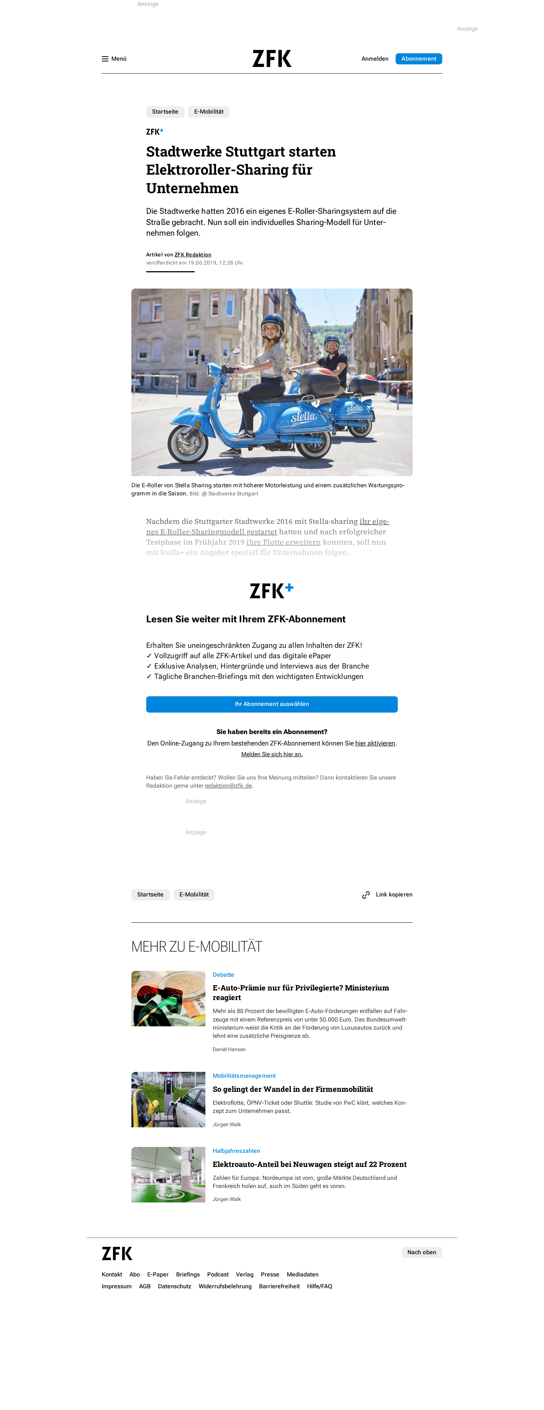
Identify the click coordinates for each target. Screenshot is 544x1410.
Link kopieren (394, 894)
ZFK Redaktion (193, 255)
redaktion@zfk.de (228, 785)
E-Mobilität (209, 111)
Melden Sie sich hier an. (272, 754)
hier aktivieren (375, 743)
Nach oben (421, 1252)
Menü (119, 58)
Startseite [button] (272, 58)
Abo (419, 58)
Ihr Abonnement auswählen (272, 703)
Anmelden (375, 58)
